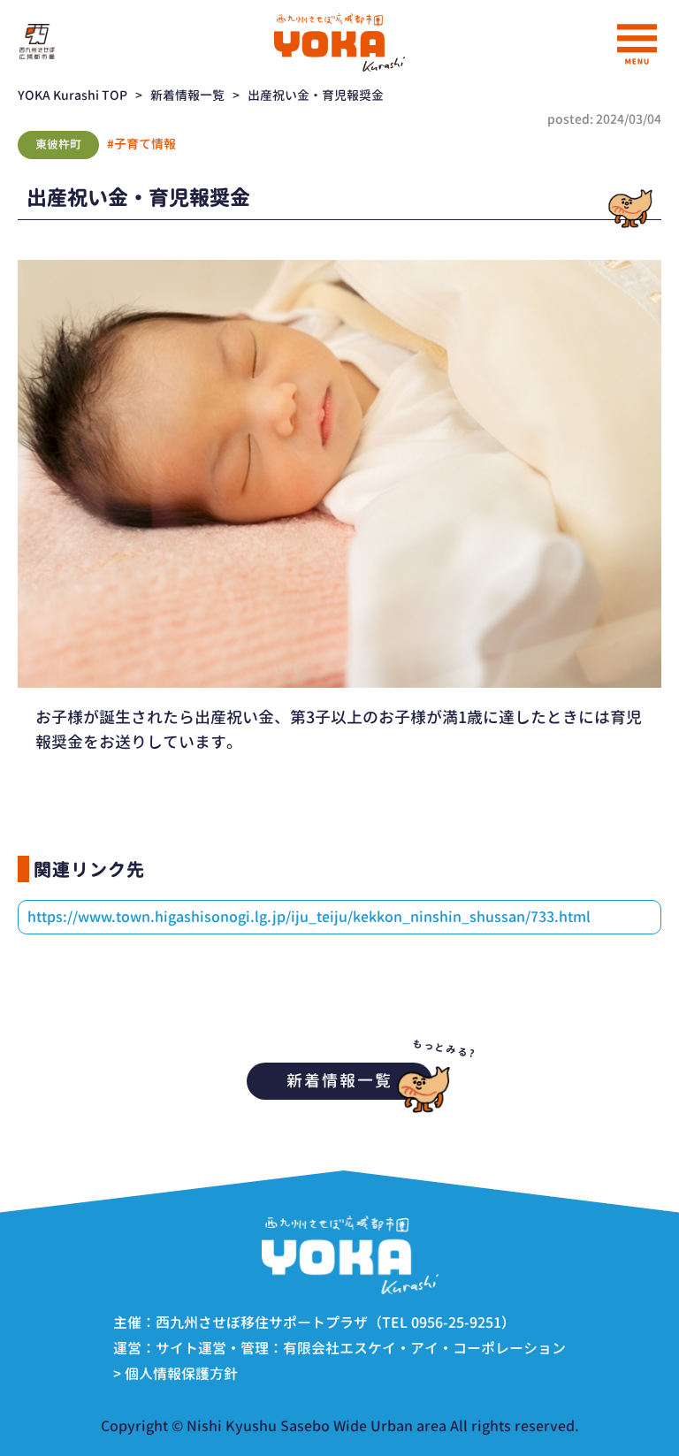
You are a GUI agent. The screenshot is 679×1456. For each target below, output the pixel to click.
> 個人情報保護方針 (175, 1374)
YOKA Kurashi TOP (72, 95)
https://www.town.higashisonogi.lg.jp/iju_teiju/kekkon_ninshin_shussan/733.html (309, 916)
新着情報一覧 (187, 95)
